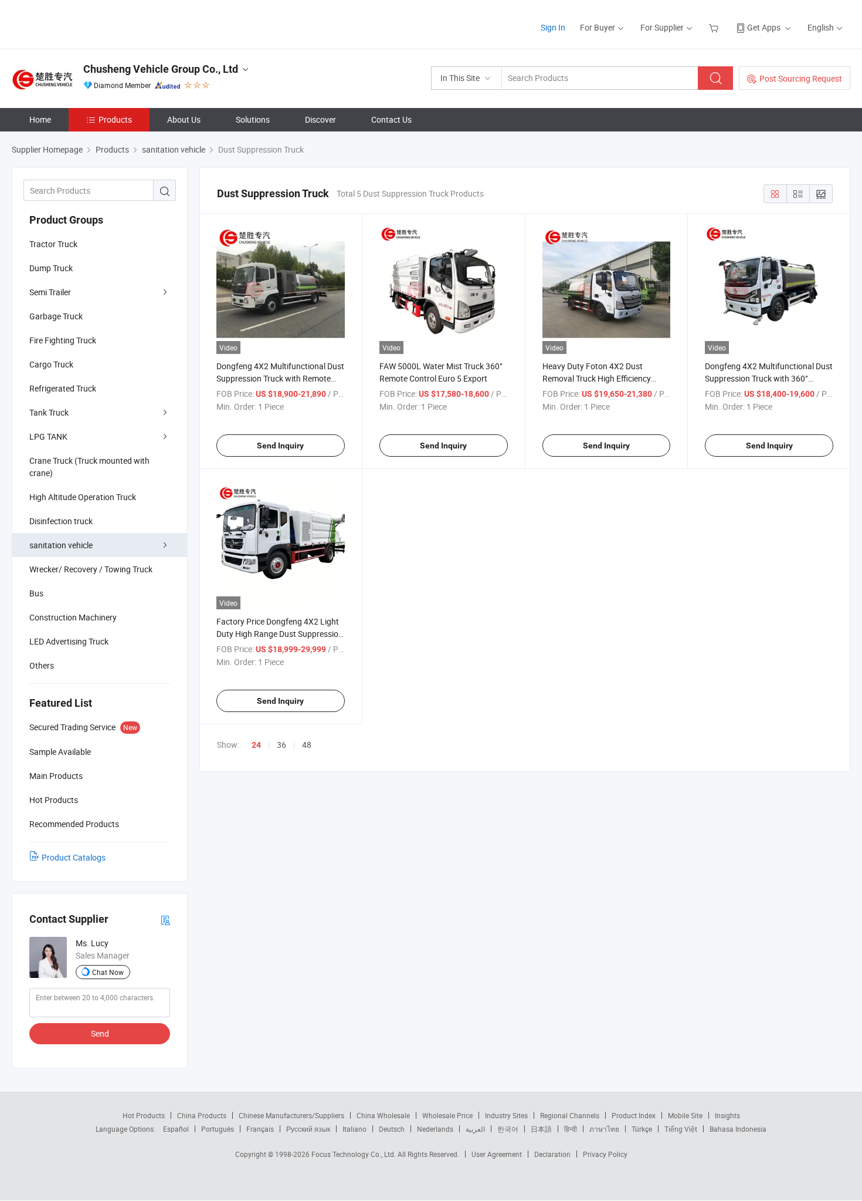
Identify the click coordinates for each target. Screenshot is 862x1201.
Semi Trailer (50, 292)
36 (281, 744)
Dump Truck (51, 268)
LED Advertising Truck (68, 641)
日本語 (541, 1128)
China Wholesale (383, 1115)
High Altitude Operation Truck (82, 496)
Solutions (253, 119)
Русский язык (308, 1128)
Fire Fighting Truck (62, 340)
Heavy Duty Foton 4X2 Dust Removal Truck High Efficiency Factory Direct (596, 378)
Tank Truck (49, 412)
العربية (475, 1128)
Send (100, 1033)
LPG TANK (48, 436)
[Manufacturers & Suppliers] (87, 23)
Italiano (354, 1128)
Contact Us (391, 119)
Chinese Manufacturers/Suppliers (291, 1115)
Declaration (552, 1154)
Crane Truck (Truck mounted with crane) (89, 466)
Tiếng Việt (680, 1128)
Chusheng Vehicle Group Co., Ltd (160, 69)
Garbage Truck (56, 316)
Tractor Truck (53, 243)
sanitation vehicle (61, 545)
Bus (36, 593)
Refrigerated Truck (62, 388)
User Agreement (496, 1154)
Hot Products (144, 1115)
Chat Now (108, 972)
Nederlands (435, 1128)
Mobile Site (685, 1115)
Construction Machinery (73, 617)
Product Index (634, 1115)
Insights (727, 1115)
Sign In (553, 27)
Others (41, 665)
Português (217, 1128)
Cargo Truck (51, 364)
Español (176, 1128)
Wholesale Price (447, 1115)
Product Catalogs (74, 857)
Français (260, 1128)
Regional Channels (569, 1115)
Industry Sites (506, 1115)
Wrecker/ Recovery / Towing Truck (90, 569)
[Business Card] (165, 919)
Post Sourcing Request (800, 78)
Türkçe (642, 1128)
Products (115, 119)
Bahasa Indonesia (738, 1128)
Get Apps (763, 27)
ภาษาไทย (604, 1128)
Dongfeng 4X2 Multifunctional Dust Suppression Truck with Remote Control (280, 378)
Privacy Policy (605, 1154)
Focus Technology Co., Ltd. (354, 1154)
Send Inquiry (280, 445)
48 (306, 744)
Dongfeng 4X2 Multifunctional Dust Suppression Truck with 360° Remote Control (769, 378)
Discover (320, 119)
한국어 (507, 1128)
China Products (201, 1115)
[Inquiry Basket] (715, 27)
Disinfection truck (61, 521)
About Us (184, 119)
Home (40, 119)
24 (256, 745)
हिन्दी (570, 1128)
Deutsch (392, 1128)
